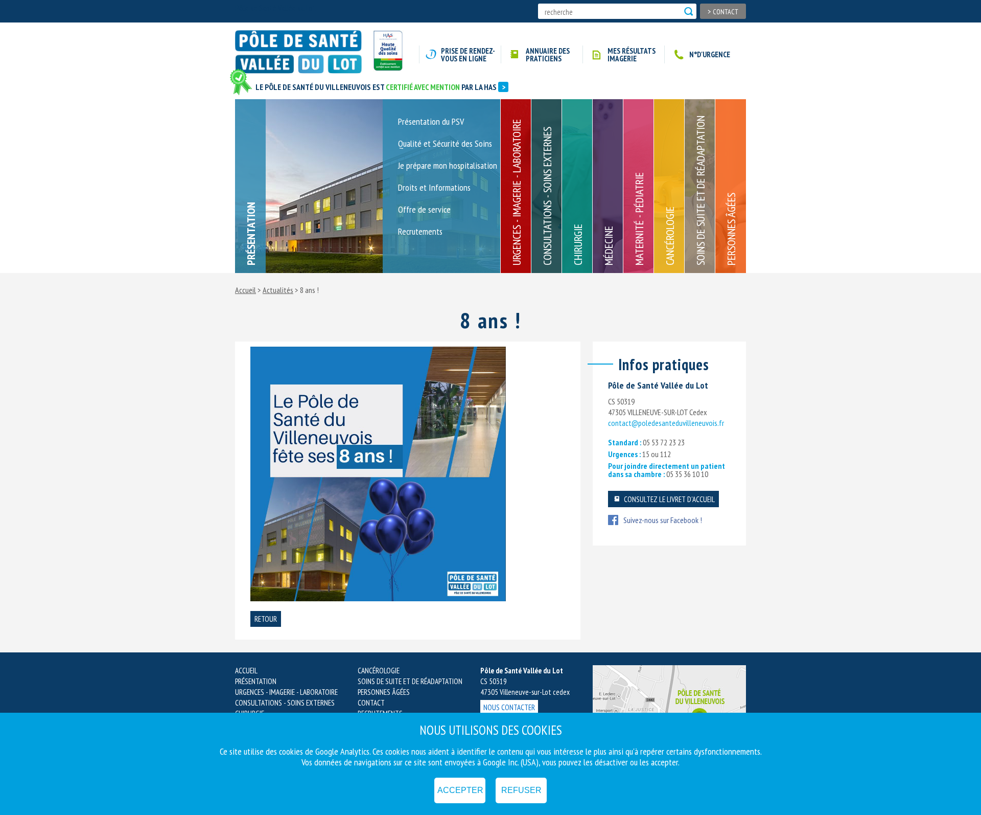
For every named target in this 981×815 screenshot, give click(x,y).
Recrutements (420, 232)
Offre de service (424, 210)
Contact (723, 11)
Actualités (278, 290)
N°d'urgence (709, 54)
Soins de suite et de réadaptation (700, 190)
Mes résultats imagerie (632, 54)
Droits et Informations (434, 188)
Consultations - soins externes (547, 196)
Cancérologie (670, 236)
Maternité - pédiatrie (639, 218)
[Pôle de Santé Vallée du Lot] (302, 52)
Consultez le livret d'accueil (668, 499)
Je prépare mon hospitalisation (447, 166)
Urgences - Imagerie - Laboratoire (516, 192)
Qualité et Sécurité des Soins (445, 144)
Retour (265, 619)
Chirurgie (578, 244)
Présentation (251, 233)
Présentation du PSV (431, 122)
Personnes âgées (731, 229)
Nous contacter (509, 707)
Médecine (608, 245)
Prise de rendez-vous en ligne (468, 54)
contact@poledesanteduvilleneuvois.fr (666, 423)
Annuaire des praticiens (548, 54)
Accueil (245, 290)
